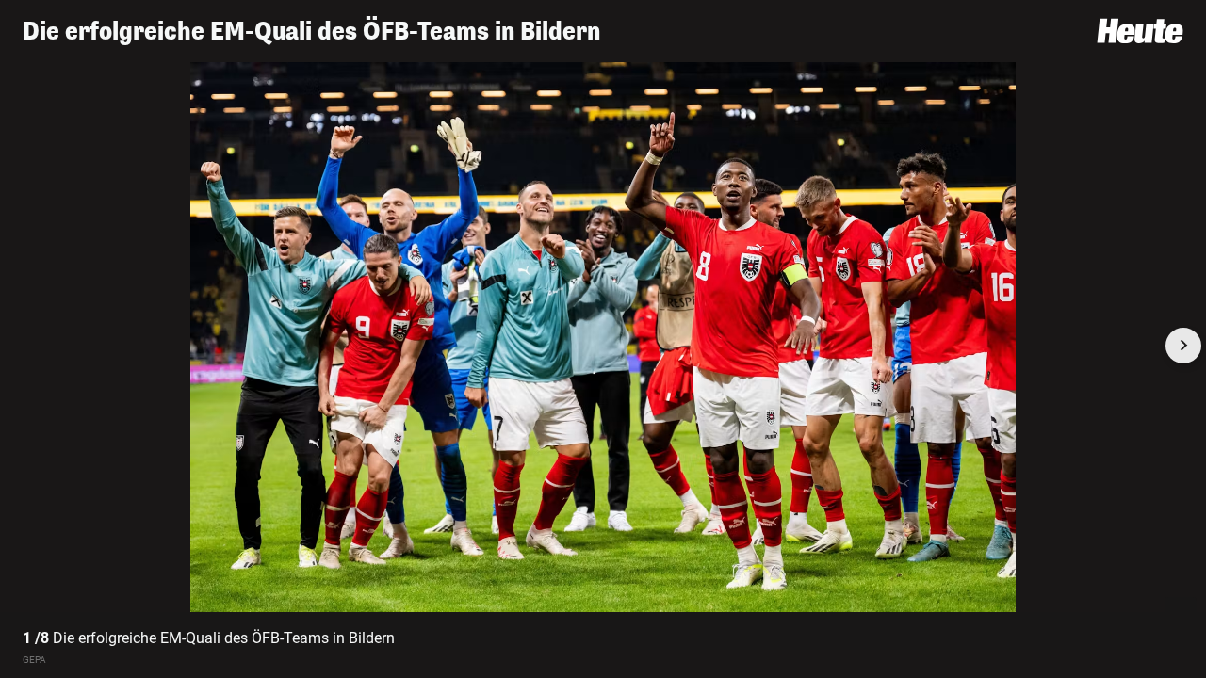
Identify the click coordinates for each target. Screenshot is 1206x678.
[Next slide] (1183, 345)
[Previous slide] (23, 345)
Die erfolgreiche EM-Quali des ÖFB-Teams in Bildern (311, 31)
